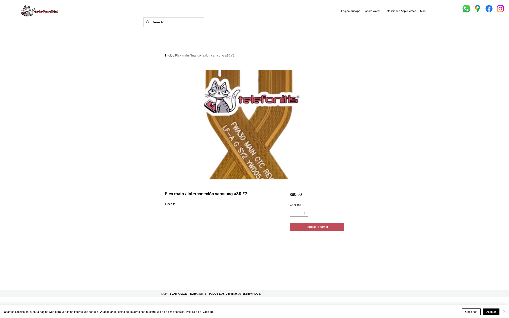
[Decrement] (293, 213)
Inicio (169, 55)
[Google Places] (477, 8)
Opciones (471, 312)
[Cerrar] (504, 311)
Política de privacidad (199, 312)
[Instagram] (500, 8)
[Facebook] (489, 8)
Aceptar (491, 312)
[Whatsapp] (466, 8)
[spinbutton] (298, 213)
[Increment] (304, 213)
